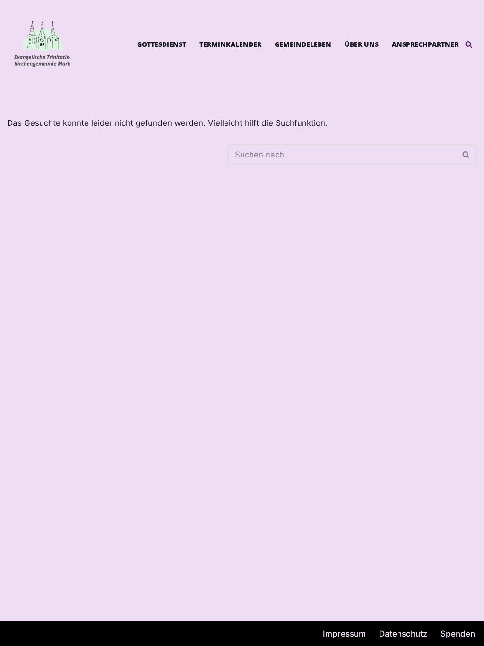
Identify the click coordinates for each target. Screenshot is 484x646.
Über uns (362, 44)
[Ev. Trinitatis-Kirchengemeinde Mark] (42, 44)
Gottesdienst (161, 44)
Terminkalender (230, 44)
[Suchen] (468, 44)
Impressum (344, 633)
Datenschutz (403, 633)
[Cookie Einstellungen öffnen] (20, 633)
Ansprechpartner (425, 44)
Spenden (458, 633)
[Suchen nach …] (117, 154)
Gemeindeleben (303, 44)
